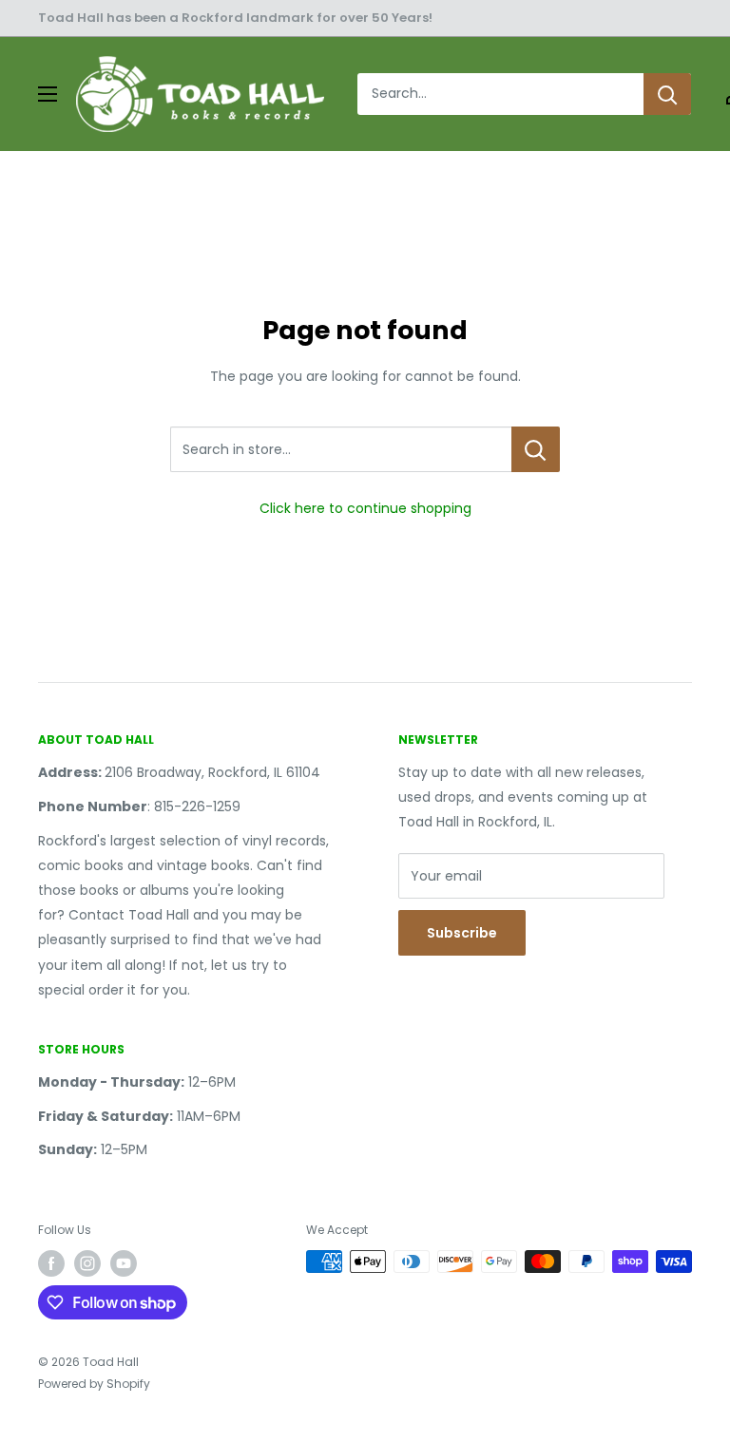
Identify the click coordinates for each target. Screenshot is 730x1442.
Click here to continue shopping (365, 508)
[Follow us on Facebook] (51, 1263)
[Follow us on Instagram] (87, 1263)
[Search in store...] (535, 449)
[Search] (667, 94)
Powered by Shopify (94, 1384)
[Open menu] (47, 94)
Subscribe (462, 932)
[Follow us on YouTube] (123, 1263)
